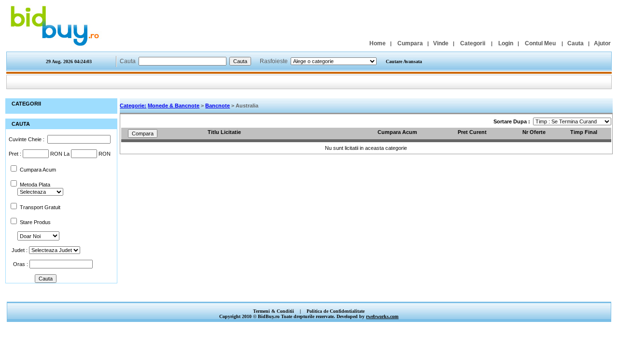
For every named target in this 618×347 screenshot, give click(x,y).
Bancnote (217, 105)
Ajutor (602, 43)
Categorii (472, 43)
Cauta (575, 43)
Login (505, 43)
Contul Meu (540, 43)
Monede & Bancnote (173, 105)
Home (377, 43)
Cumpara (410, 43)
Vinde (441, 43)
